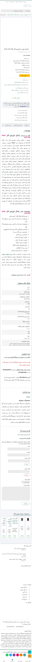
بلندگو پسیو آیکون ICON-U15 (22, 527)
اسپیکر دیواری (23, 589)
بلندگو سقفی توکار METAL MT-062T (9, 530)
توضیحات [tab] (26, 125)
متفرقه (24, 80)
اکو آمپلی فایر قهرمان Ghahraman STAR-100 (14, 529)
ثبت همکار (12, 1)
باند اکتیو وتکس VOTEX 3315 (3, 529)
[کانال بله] (29, 652)
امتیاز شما (27, 479)
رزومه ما (24, 1)
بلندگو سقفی (24, 587)
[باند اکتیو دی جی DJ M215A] (28, 519)
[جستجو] (2, 10)
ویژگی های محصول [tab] (18, 125)
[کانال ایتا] (29, 656)
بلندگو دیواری (10, 14)
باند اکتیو (25, 592)
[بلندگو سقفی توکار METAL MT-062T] (9, 522)
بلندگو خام (24, 599)
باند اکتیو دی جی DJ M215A (28, 527)
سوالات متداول (19, 1)
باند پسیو (25, 597)
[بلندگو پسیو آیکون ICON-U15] (22, 519)
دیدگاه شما (26, 485)
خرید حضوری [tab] (8, 125)
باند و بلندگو (16, 14)
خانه (30, 14)
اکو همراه (24, 594)
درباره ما (7, 1)
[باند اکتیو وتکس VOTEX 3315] (3, 522)
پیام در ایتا (24, 75)
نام (29, 446)
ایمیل (28, 452)
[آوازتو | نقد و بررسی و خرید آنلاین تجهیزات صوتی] (8, 6)
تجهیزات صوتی (24, 14)
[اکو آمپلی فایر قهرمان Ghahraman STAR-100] (14, 521)
